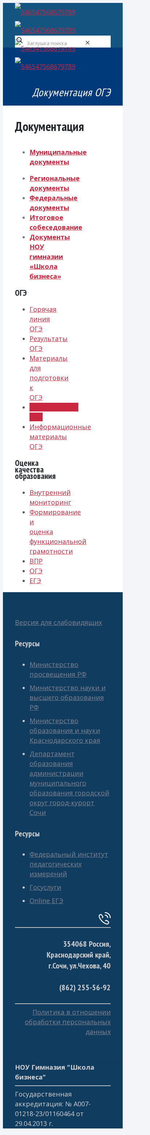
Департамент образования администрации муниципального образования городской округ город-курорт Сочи (69, 783)
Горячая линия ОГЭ (42, 319)
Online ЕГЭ (46, 900)
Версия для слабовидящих (58, 622)
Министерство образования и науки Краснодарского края (64, 730)
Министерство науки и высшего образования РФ (67, 697)
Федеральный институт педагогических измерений (68, 864)
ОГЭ (36, 570)
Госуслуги (45, 887)
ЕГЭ (35, 580)
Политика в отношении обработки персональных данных (68, 1022)
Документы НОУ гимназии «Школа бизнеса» (49, 256)
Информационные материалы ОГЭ (60, 436)
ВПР (36, 561)
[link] (87, 42)
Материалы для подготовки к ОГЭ (48, 378)
